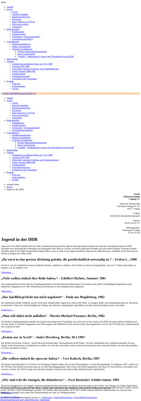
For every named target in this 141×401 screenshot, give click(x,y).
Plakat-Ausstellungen (21, 46)
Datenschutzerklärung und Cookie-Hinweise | (20, 400)
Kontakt (10, 81)
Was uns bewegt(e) (20, 24)
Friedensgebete (18, 74)
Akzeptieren (5, 397)
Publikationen (18, 32)
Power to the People (26, 54)
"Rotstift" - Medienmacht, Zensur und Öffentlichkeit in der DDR (46, 56)
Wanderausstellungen (21, 44)
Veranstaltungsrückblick (22, 39)
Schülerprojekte (19, 34)
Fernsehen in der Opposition (24, 79)
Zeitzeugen (17, 27)
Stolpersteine (12, 59)
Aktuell (10, 7)
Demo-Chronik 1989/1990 (23, 71)
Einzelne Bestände (20, 14)
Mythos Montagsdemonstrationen (32, 51)
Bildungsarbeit (13, 29)
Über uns (16, 84)
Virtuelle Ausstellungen (22, 49)
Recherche (16, 19)
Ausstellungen (13, 41)
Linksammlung (18, 86)
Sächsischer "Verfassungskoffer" (26, 37)
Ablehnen (15, 397)
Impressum (45, 400)
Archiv (10, 9)
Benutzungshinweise (21, 17)
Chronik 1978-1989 (20, 66)
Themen (10, 61)
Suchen (15, 89)
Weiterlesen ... (7, 272)
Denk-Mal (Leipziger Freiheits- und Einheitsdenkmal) (35, 69)
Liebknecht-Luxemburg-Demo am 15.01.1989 (32, 64)
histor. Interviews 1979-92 (23, 22)
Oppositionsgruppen (21, 76)
